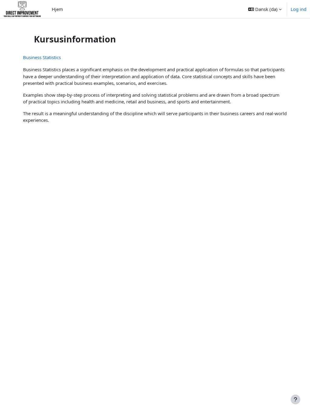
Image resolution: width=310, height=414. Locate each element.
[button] (264, 9)
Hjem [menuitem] (57, 9)
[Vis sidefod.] (295, 399)
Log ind (298, 9)
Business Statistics (42, 57)
